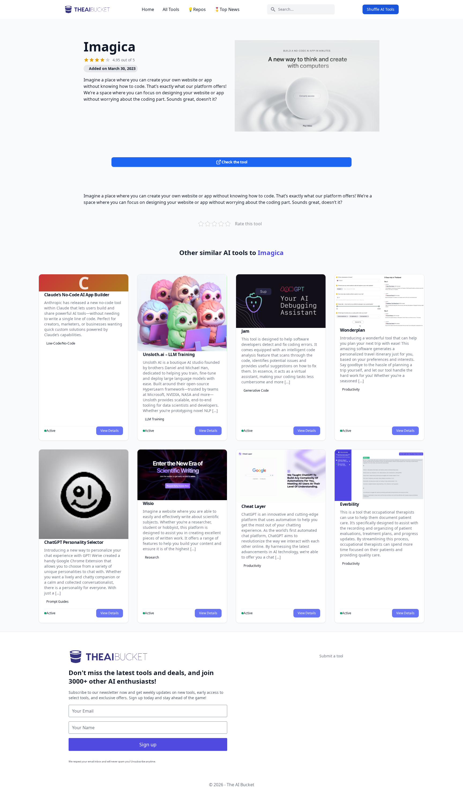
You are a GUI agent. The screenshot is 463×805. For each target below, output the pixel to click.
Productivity (351, 389)
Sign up (147, 744)
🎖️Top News (227, 9)
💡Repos (197, 9)
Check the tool (234, 161)
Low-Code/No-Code (60, 343)
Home (148, 9)
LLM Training (154, 419)
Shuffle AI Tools (380, 9)
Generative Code (256, 390)
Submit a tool (331, 655)
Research (152, 557)
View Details (109, 430)
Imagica (110, 46)
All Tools (171, 9)
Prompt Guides (57, 601)
